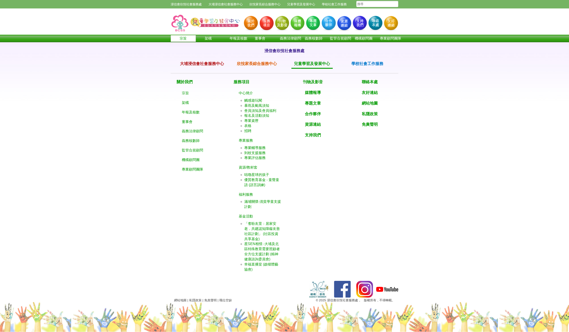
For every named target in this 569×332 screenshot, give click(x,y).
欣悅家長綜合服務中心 (264, 4)
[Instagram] (364, 289)
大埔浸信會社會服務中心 (225, 4)
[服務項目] (266, 22)
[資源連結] (344, 22)
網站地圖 (180, 300)
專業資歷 (251, 121)
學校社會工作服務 (334, 4)
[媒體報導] (297, 22)
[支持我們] (359, 22)
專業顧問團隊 (388, 38)
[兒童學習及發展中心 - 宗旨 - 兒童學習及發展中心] (206, 20)
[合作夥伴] (328, 22)
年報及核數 (238, 38)
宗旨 (183, 38)
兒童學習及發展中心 (301, 4)
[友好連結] (390, 22)
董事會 (260, 38)
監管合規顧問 (338, 38)
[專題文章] (313, 22)
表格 (247, 126)
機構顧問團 (363, 38)
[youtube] (387, 289)
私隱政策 (195, 300)
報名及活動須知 (256, 115)
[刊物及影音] (281, 22)
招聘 (247, 131)
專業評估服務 (255, 158)
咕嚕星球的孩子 (256, 175)
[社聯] (319, 289)
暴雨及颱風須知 (256, 105)
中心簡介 (246, 93)
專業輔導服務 (255, 148)
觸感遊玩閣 (253, 100)
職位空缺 (225, 300)
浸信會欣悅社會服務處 (186, 4)
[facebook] (342, 289)
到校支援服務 (255, 153)
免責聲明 (210, 300)
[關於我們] (250, 22)
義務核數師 (313, 38)
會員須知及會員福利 (260, 111)
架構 (208, 38)
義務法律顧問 (288, 38)
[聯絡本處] (375, 22)
